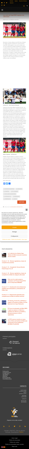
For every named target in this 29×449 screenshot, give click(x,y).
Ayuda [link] (16, 0)
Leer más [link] (21, 202)
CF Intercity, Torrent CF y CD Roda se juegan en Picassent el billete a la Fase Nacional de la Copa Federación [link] (17, 302)
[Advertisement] (14, 74)
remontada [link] (16, 196)
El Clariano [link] (15, 191)
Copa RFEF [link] (19, 188)
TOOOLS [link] (21, 432)
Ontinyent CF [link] (8, 196)
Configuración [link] (14, 236)
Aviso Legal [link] (24, 239)
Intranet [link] (11, 0)
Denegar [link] (14, 231)
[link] (2, 3)
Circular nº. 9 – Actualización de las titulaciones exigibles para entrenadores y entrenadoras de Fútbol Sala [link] (14, 288)
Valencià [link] (11, 2)
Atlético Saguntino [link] (9, 188)
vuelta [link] (15, 198)
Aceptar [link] (14, 227)
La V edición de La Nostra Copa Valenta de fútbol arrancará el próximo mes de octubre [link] (17, 255)
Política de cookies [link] (6, 239)
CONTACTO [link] (24, 398)
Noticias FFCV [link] (19, 206)
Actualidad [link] (13, 206)
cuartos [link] (7, 191)
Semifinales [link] (8, 198)
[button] (26, 209)
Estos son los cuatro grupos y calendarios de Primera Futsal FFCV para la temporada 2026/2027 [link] (17, 281)
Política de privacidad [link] (16, 239)
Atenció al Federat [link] (23, 0)
